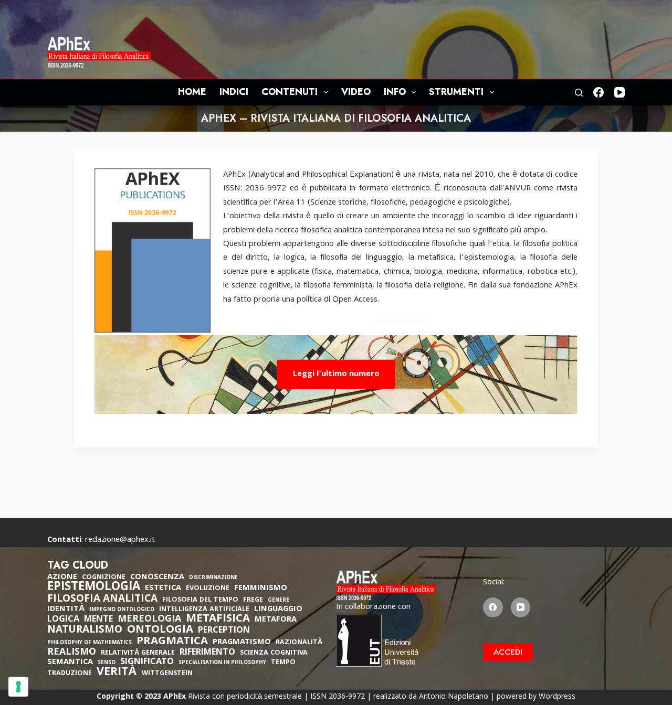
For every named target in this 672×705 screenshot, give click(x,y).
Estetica (163, 588)
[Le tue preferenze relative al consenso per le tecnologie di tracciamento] (18, 687)
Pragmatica (172, 642)
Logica (63, 620)
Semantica (70, 662)
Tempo (283, 662)
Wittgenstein (167, 673)
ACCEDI (508, 652)
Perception (224, 631)
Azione (62, 577)
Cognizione (103, 577)
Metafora (276, 620)
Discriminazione (213, 578)
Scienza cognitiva (274, 653)
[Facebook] (598, 92)
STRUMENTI (456, 92)
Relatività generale (138, 653)
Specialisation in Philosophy (222, 663)
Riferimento (207, 653)
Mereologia (149, 620)
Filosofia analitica (102, 599)
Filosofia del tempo (200, 600)
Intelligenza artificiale (204, 609)
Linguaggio (278, 609)
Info (395, 92)
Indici (233, 92)
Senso (107, 663)
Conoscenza (157, 577)
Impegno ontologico (122, 610)
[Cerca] (579, 93)
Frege (253, 600)
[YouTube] (619, 92)
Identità (66, 609)
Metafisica (218, 619)
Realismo (71, 653)
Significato (147, 662)
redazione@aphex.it (120, 540)
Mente (98, 620)
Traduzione (69, 673)
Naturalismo (84, 630)
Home (192, 92)
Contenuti (289, 92)
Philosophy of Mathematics (89, 643)
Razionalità (299, 642)
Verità (117, 673)
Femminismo (260, 588)
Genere (278, 601)
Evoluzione (207, 588)
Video (356, 92)
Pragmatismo (242, 642)
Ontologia (160, 630)
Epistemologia (93, 588)
